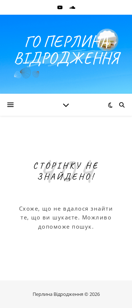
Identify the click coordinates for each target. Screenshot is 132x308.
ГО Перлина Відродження (66, 49)
